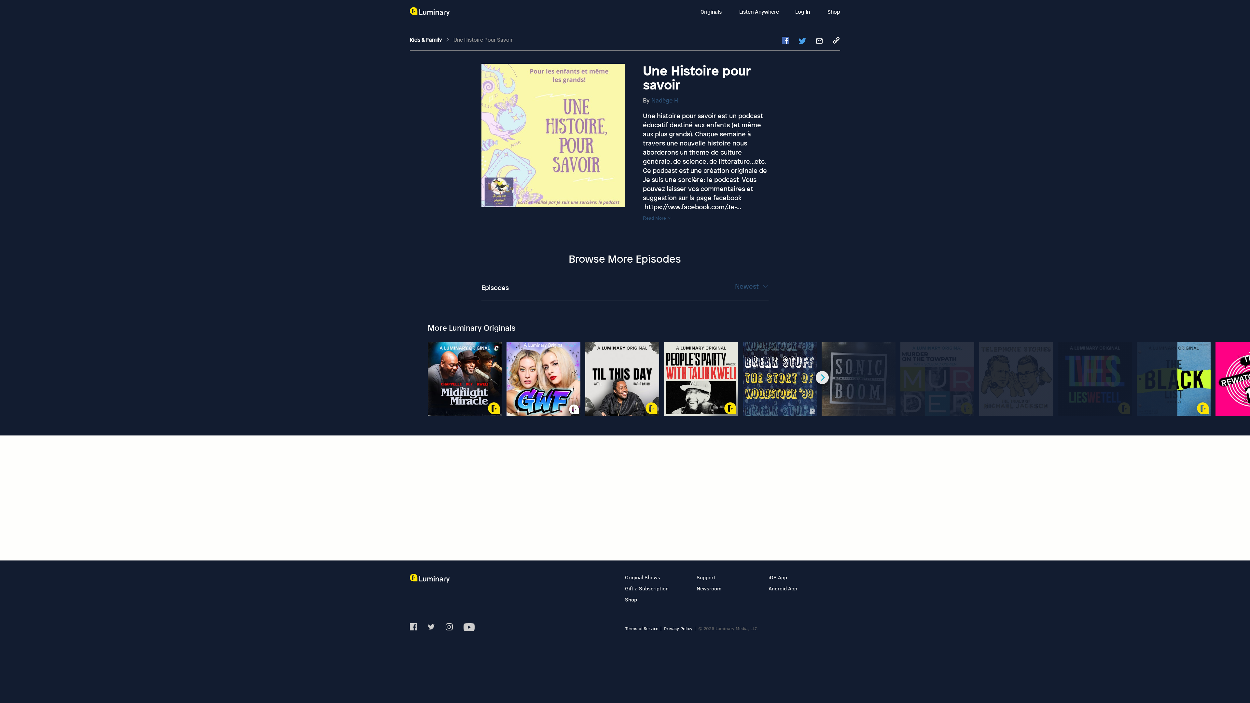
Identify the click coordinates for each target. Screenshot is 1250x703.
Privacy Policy (678, 628)
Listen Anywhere (759, 11)
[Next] (822, 377)
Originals (712, 11)
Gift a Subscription (647, 588)
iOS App (778, 577)
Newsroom (709, 588)
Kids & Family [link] (426, 39)
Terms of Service (641, 628)
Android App (783, 588)
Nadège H (664, 100)
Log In (803, 11)
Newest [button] (747, 286)
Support (706, 577)
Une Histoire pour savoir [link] (483, 39)
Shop (833, 11)
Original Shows (642, 577)
